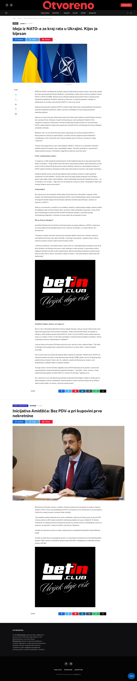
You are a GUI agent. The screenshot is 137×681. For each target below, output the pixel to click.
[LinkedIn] (16, 104)
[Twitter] (16, 99)
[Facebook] (16, 95)
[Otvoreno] (68, 5)
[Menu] (6, 13)
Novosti (55, 13)
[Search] (131, 13)
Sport (83, 13)
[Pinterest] (16, 109)
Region (67, 13)
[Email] (16, 114)
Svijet (75, 13)
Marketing (79, 669)
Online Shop (126, 5)
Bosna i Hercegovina (20, 405)
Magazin (92, 13)
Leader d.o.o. (77, 674)
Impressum (68, 669)
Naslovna (45, 13)
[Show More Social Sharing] (55, 39)
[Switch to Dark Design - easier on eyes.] (128, 13)
